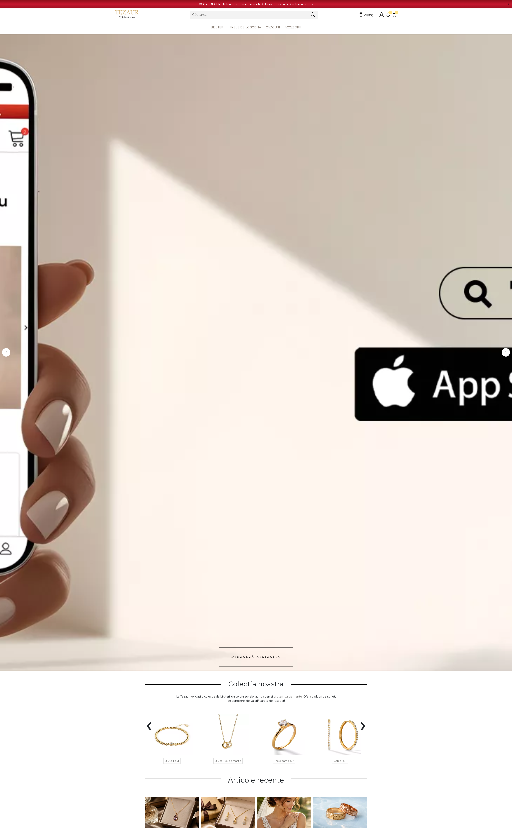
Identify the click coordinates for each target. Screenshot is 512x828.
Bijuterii (218, 27)
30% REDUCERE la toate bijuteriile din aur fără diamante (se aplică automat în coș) (256, 4)
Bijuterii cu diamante (228, 761)
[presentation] (149, 724)
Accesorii (293, 27)
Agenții (369, 15)
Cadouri (273, 27)
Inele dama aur (284, 761)
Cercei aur (340, 761)
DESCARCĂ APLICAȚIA (256, 657)
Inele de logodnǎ (245, 27)
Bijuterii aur (172, 761)
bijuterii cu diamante (288, 696)
